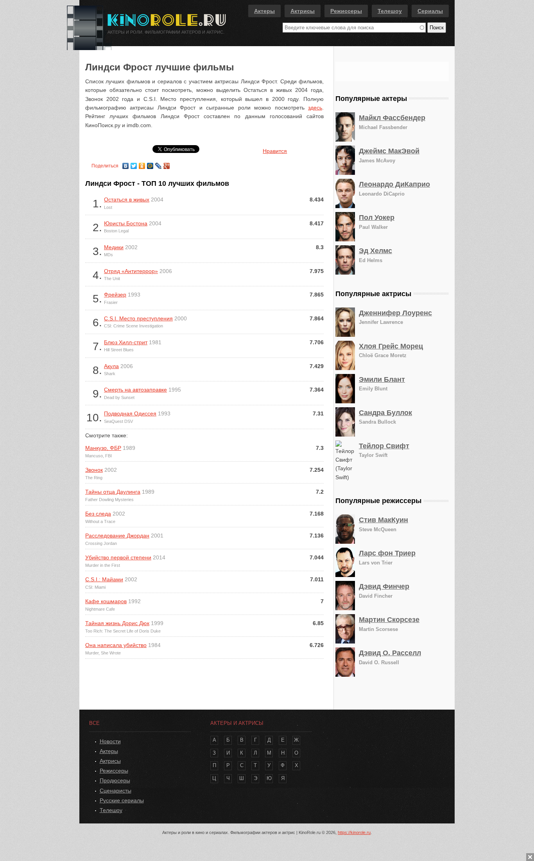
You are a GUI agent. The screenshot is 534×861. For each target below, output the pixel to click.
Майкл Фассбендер (392, 118)
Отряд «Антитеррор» (131, 271)
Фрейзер (115, 294)
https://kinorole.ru (354, 832)
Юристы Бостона (125, 223)
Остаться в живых (126, 199)
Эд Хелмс (375, 251)
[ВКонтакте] (126, 164)
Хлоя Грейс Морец (391, 346)
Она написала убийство (116, 645)
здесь (315, 107)
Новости (110, 741)
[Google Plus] (167, 164)
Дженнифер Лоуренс (395, 313)
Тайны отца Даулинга (112, 492)
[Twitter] (134, 164)
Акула (111, 366)
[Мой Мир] (150, 164)
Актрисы (302, 11)
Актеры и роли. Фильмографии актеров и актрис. (166, 32)
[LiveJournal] (158, 164)
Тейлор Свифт (384, 446)
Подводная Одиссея (130, 413)
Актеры (264, 11)
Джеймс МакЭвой (389, 151)
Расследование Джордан (117, 535)
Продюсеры (115, 780)
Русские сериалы (122, 800)
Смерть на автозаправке (135, 389)
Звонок (94, 470)
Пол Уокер (376, 217)
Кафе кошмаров (106, 601)
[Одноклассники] (142, 164)
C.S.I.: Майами (104, 579)
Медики (114, 247)
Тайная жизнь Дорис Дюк (117, 623)
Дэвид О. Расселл (390, 653)
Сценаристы (115, 790)
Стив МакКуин (383, 520)
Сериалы (430, 11)
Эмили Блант (382, 379)
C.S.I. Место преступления (138, 318)
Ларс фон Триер (387, 553)
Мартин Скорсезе (389, 620)
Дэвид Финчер (384, 586)
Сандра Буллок (385, 413)
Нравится (275, 151)
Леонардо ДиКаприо (394, 184)
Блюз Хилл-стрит (125, 342)
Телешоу (390, 11)
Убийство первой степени (118, 557)
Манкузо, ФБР (103, 448)
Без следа (98, 513)
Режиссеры (346, 11)
